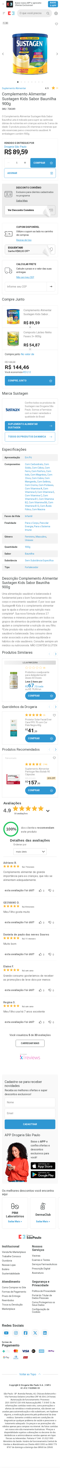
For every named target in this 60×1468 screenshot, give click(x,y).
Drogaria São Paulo (15, 146)
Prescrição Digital (41, 1268)
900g (27, 547)
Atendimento (11, 1281)
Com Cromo (31, 485)
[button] (30, 53)
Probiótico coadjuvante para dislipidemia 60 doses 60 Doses (37, 675)
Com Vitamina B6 (38, 502)
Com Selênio (43, 481)
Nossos (38, 1248)
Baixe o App (53, 4)
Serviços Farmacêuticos (44, 1264)
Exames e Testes (41, 1260)
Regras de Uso (24, 240)
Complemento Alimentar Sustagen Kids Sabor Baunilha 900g (38, 312)
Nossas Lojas (9, 1265)
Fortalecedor (31, 567)
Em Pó (28, 457)
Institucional (10, 1246)
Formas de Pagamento (14, 1291)
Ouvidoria (7, 1260)
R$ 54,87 (32, 345)
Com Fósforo (38, 471)
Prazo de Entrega (11, 1296)
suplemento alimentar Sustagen (23, 426)
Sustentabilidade (11, 1273)
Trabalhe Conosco (11, 1256)
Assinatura (38, 1273)
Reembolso (8, 1300)
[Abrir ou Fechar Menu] (4, 13)
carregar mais (30, 1043)
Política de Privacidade (44, 1291)
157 (32, 782)
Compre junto (17, 380)
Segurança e (40, 1283)
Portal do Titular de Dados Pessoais (42, 1296)
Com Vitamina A (33, 488)
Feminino (30, 536)
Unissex (29, 540)
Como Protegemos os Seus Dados (43, 1303)
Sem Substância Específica (39, 560)
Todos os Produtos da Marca (27, 436)
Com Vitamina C (33, 495)
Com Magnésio (38, 474)
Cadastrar (30, 1124)
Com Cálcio (38, 467)
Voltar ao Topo (28, 1374)
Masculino (41, 536)
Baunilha (29, 553)
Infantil (28, 516)
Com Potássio (46, 485)
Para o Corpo (32, 523)
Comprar (39, 163)
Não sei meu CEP (25, 277)
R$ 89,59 (32, 323)
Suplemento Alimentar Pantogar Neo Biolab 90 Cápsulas (37, 771)
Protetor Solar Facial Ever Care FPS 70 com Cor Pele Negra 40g (38, 722)
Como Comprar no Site (14, 1287)
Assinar (12, 173)
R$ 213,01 (30, 778)
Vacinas (36, 1255)
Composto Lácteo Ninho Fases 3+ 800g (38, 334)
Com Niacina (38, 509)
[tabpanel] (30, 53)
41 (31, 730)
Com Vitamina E (45, 492)
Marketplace (8, 1309)
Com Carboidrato (34, 464)
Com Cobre (38, 478)
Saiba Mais (22, 200)
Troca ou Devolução (12, 1304)
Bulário (5, 1269)
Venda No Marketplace (14, 1252)
